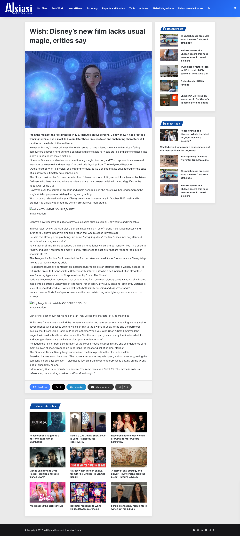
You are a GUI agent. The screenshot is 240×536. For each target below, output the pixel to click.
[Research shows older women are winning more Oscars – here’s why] (129, 422)
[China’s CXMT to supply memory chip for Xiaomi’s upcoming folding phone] (169, 100)
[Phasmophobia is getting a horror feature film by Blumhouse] (47, 422)
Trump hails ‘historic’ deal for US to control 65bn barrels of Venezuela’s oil (195, 70)
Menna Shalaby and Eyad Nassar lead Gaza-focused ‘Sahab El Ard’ (44, 473)
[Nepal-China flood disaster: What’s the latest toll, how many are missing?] (169, 135)
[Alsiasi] (19, 8)
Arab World (58, 8)
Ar (209, 8)
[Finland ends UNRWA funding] (169, 86)
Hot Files (42, 8)
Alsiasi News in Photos (190, 8)
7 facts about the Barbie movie (46, 505)
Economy (92, 8)
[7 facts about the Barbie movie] (47, 492)
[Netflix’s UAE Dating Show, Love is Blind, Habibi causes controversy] (88, 422)
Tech (132, 8)
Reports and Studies (113, 8)
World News (75, 8)
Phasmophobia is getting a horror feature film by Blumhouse (44, 438)
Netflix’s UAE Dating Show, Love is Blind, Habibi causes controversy (87, 438)
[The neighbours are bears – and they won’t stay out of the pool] (169, 40)
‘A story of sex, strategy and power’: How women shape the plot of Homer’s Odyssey (128, 473)
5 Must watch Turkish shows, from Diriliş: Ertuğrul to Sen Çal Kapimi (87, 473)
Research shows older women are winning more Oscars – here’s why (128, 438)
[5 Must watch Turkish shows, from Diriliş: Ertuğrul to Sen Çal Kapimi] (88, 457)
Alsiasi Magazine (161, 8)
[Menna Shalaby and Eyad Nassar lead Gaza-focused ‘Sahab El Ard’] (47, 457)
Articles (143, 8)
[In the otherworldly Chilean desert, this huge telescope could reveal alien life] (169, 55)
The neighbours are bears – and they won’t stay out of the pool (195, 39)
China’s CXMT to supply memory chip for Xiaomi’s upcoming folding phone (195, 99)
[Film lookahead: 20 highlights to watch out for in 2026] (129, 492)
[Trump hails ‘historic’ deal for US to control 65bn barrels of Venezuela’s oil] (169, 71)
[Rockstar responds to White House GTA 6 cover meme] (88, 492)
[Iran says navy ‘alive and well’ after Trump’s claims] (169, 161)
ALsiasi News (74, 530)
